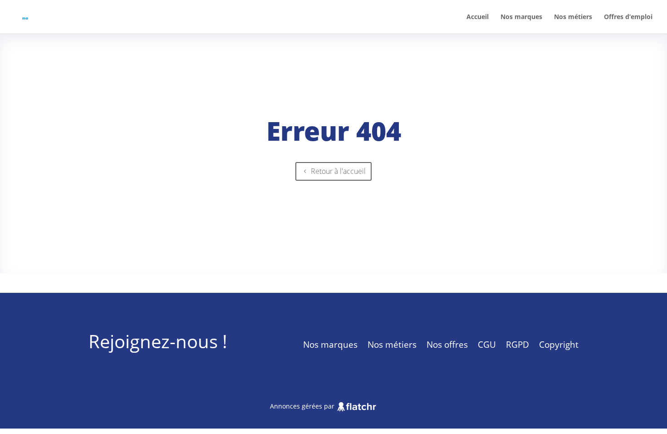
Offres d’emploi (628, 16)
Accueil (477, 16)
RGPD (517, 344)
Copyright (559, 344)
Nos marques (521, 16)
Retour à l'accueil (338, 171)
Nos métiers (573, 16)
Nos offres (447, 344)
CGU (487, 344)
